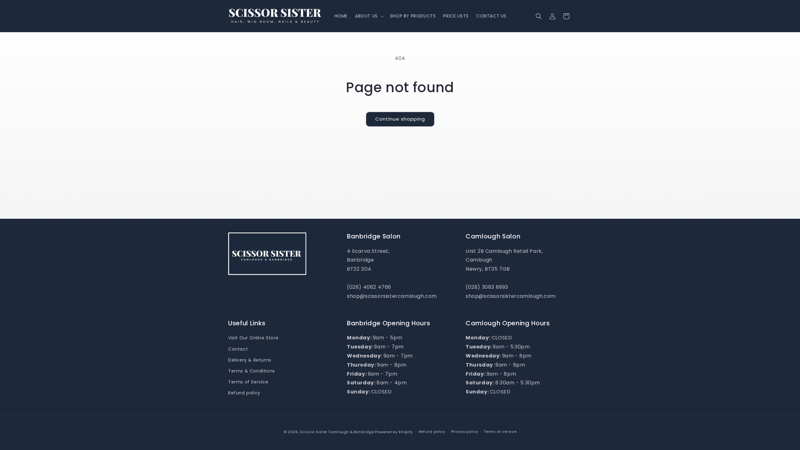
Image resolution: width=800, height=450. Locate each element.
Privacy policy (464, 431)
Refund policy (244, 393)
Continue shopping (400, 119)
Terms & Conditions (251, 371)
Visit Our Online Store (253, 338)
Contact (238, 349)
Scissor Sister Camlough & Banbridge (337, 431)
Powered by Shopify (394, 431)
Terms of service (500, 431)
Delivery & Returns (249, 360)
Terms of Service (248, 382)
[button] (368, 15)
